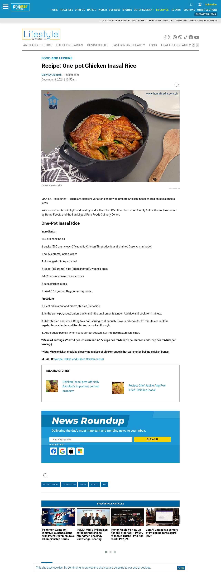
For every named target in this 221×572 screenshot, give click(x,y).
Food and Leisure (56, 58)
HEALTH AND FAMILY (176, 45)
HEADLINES (66, 9)
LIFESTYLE (162, 9)
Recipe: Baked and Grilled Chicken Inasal (79, 359)
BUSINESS (114, 9)
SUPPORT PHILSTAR (206, 14)
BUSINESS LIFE (97, 45)
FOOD (153, 45)
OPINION (80, 9)
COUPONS (189, 9)
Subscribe (211, 4)
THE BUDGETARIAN (69, 45)
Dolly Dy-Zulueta (51, 75)
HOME (54, 9)
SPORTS (127, 9)
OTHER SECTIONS (207, 9)
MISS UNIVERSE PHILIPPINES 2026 (118, 20)
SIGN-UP (152, 439)
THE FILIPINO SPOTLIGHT (160, 20)
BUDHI (141, 20)
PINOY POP (181, 20)
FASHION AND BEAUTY (129, 45)
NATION (91, 9)
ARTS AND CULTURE (37, 45)
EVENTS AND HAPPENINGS (203, 20)
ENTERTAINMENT (144, 9)
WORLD (102, 9)
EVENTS (176, 9)
